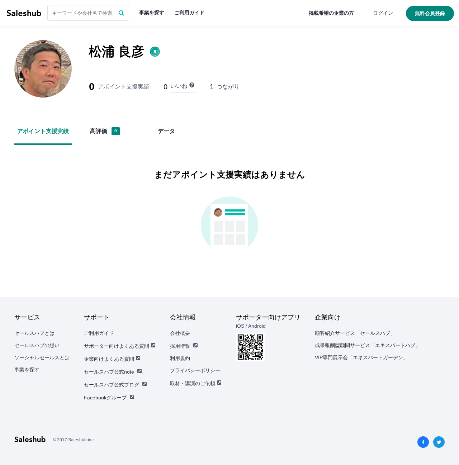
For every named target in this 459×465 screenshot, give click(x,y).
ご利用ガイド (189, 12)
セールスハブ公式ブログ (111, 385)
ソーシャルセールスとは (42, 357)
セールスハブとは (34, 333)
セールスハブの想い (37, 345)
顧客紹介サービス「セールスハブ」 (355, 333)
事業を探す (151, 12)
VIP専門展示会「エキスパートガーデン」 (361, 357)
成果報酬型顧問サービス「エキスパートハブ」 (367, 345)
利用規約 (180, 358)
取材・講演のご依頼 (192, 383)
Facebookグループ (105, 397)
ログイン (383, 13)
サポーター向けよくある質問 (116, 346)
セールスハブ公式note (109, 372)
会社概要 (180, 333)
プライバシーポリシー (195, 370)
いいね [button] (179, 86)
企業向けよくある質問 (109, 359)
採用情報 (180, 346)
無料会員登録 (430, 13)
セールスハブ (23, 13)
